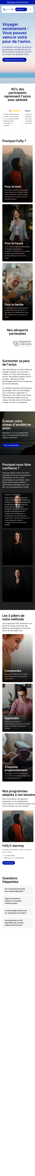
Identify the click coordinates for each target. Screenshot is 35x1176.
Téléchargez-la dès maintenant (17, 2)
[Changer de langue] (12, 9)
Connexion (20, 9)
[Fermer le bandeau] (32, 2)
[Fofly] (6, 9)
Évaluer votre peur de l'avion (14, 60)
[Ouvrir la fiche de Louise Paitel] (17, 584)
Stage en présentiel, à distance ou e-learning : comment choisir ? (13, 901)
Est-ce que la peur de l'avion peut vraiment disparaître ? (15, 890)
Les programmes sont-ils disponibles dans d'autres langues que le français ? (14, 922)
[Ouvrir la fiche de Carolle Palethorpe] (17, 547)
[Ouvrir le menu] (30, 9)
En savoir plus (8, 863)
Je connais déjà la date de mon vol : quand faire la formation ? (16, 912)
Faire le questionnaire (11, 445)
